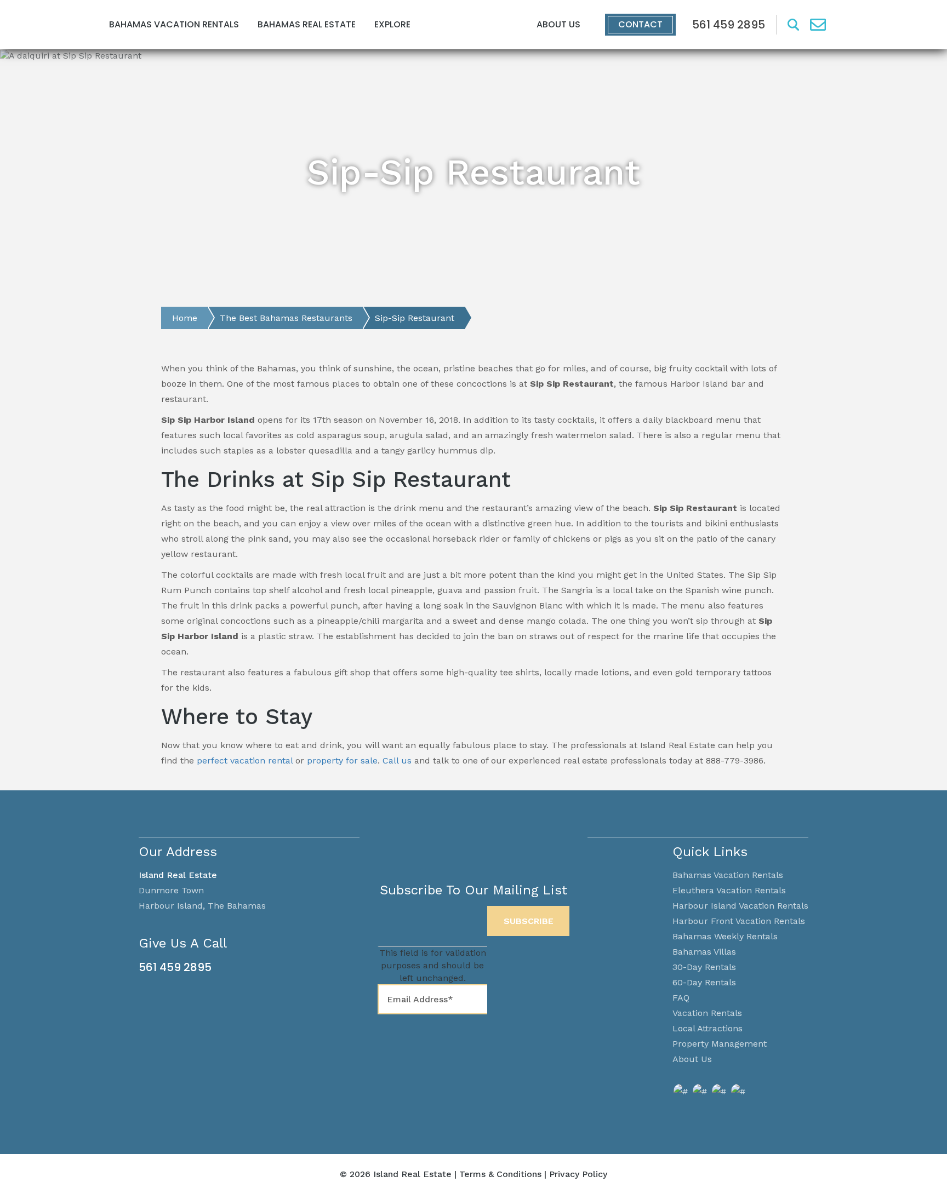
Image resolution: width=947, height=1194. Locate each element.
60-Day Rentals (704, 982)
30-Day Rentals (704, 967)
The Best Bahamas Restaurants (286, 318)
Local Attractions (707, 1028)
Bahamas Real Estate (307, 24)
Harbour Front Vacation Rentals (738, 921)
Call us (397, 760)
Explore (392, 24)
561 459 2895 (175, 967)
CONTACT (640, 24)
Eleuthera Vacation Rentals (729, 890)
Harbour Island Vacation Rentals (740, 905)
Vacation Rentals (707, 1013)
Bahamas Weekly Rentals (725, 936)
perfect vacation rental (245, 760)
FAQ (680, 997)
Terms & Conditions (500, 1174)
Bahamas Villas (704, 951)
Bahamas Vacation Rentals (174, 24)
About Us (558, 24)
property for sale (341, 760)
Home (184, 318)
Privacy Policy (578, 1174)
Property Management (719, 1043)
